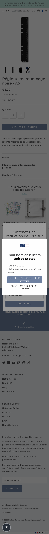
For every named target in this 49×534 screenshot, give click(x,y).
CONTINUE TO (25, 280)
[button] (6, 527)
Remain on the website (24, 287)
